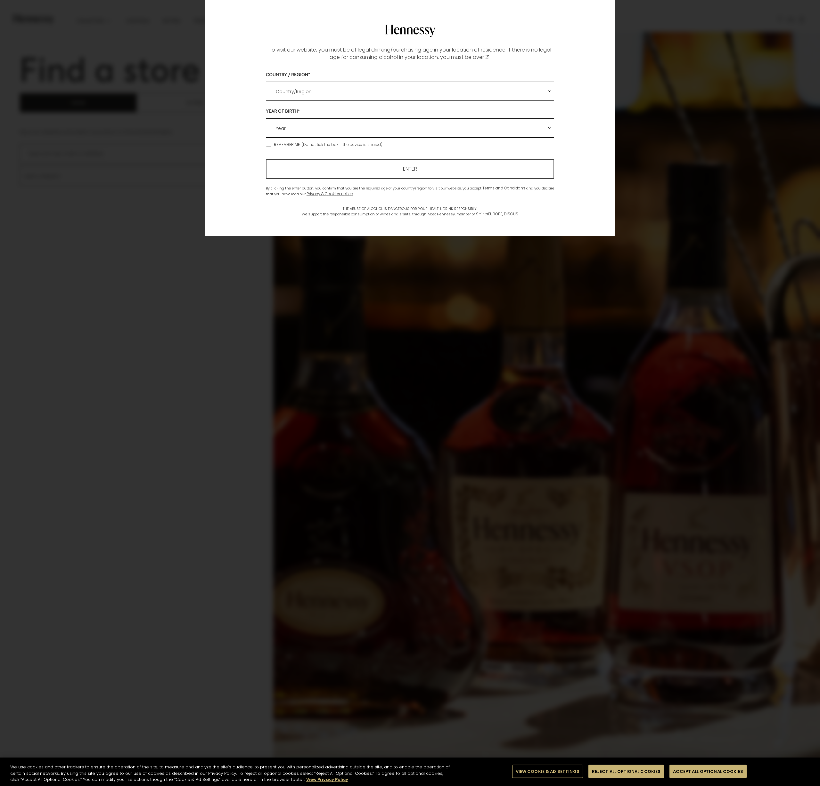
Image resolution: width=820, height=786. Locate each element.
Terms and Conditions (503, 188)
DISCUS (511, 214)
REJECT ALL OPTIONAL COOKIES (626, 771)
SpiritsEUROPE (489, 214)
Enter (410, 168)
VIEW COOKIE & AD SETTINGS (547, 771)
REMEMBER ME (287, 144)
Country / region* (288, 74)
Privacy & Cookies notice (330, 193)
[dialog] (410, 393)
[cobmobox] (410, 91)
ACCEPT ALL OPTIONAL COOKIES (708, 771)
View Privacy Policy (327, 779)
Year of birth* (283, 111)
